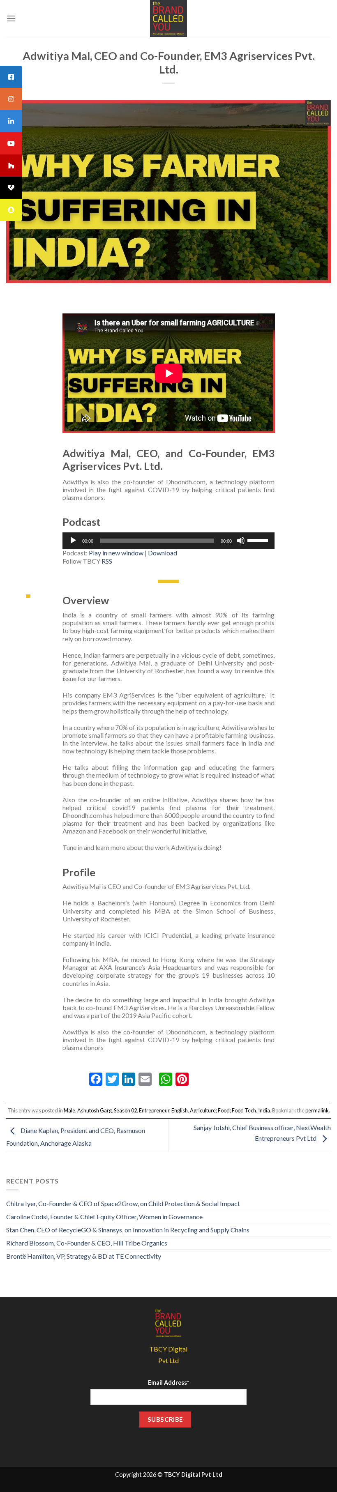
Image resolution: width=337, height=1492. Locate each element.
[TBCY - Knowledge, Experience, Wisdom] (168, 18)
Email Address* (168, 1382)
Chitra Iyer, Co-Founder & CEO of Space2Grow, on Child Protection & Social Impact (123, 1203)
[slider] (258, 539)
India (264, 1110)
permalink (317, 1110)
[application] (168, 540)
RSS (107, 561)
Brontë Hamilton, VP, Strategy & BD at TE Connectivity (83, 1256)
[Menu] (11, 18)
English (179, 1110)
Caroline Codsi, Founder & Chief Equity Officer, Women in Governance (104, 1216)
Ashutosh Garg (94, 1110)
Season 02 (125, 1110)
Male (69, 1110)
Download (162, 553)
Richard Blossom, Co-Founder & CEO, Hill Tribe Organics (86, 1243)
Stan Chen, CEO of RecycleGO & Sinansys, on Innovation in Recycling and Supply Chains (127, 1230)
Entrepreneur (154, 1110)
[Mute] (241, 540)
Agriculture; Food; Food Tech (223, 1110)
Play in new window (116, 553)
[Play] (73, 540)
